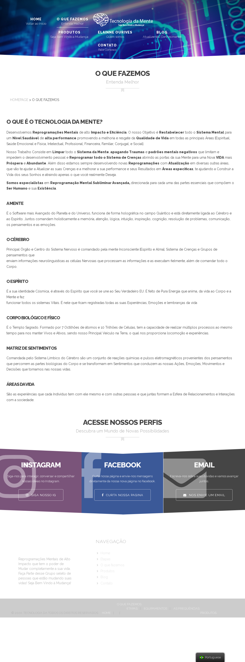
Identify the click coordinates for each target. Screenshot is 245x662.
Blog (161, 32)
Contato (107, 45)
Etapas (105, 559)
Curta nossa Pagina (124, 495)
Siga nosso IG (43, 495)
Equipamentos (155, 608)
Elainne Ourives (115, 32)
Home (36, 19)
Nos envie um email (206, 495)
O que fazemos (72, 19)
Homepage (19, 100)
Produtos (69, 32)
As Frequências (186, 608)
